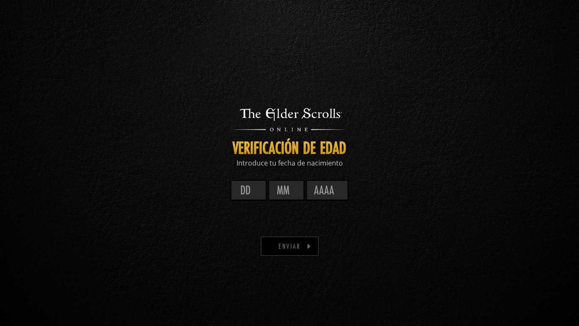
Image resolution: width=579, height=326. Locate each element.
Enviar (289, 246)
